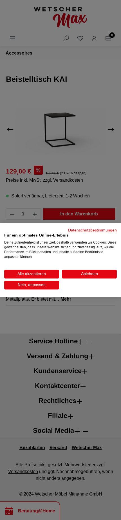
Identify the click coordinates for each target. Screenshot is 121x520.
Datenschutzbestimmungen (92, 230)
